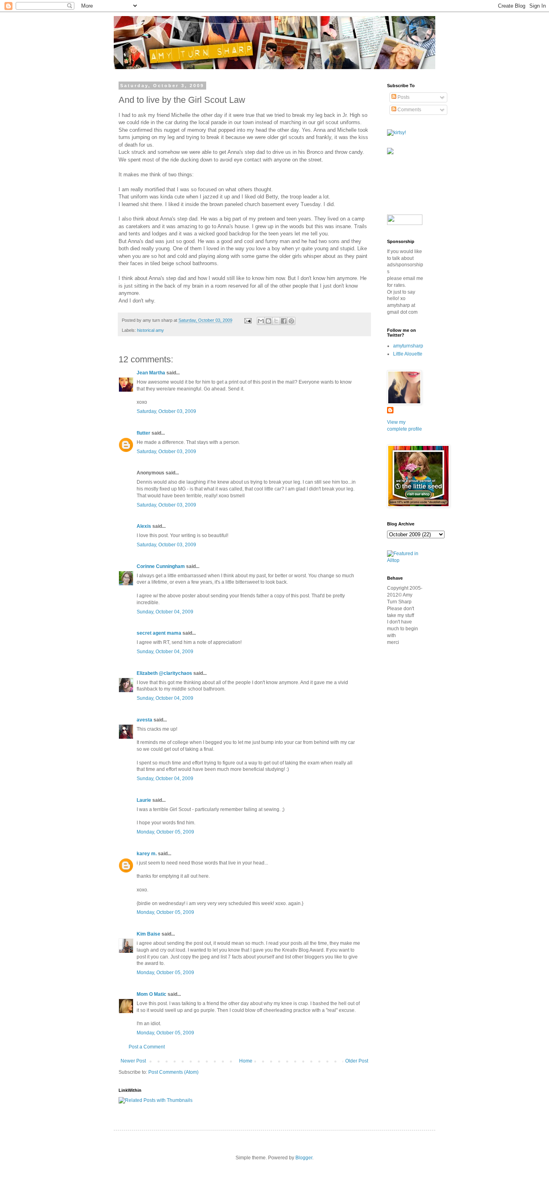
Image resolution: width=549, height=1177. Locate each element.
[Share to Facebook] (284, 321)
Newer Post (133, 1061)
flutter (143, 433)
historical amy (150, 330)
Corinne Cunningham (161, 566)
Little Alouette (407, 354)
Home (245, 1061)
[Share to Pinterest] (291, 321)
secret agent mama (159, 633)
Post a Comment (147, 1047)
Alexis (144, 526)
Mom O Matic (151, 994)
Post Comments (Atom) (173, 1072)
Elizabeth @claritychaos (164, 673)
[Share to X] (276, 321)
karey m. (147, 853)
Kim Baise (148, 934)
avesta (144, 720)
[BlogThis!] (268, 321)
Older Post (356, 1061)
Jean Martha (151, 373)
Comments (408, 109)
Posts (403, 97)
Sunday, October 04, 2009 (165, 612)
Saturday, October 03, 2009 (166, 411)
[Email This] (261, 321)
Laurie (144, 800)
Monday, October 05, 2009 (165, 832)
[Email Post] (247, 320)
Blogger (303, 1158)
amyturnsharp (408, 346)
